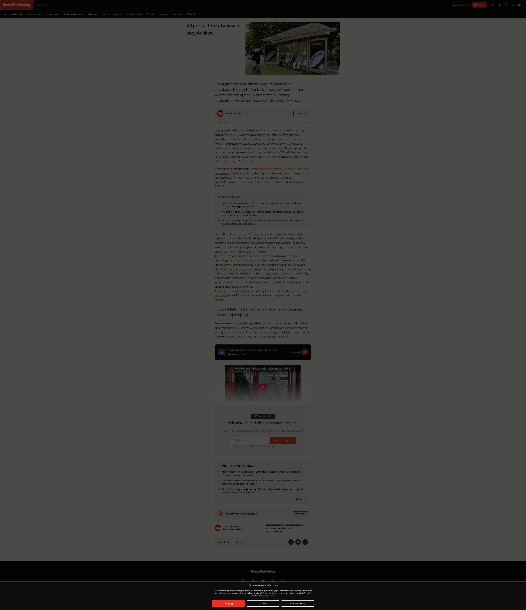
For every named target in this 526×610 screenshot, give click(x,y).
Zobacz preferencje (297, 603)
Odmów (263, 603)
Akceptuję (228, 603)
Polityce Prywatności (267, 595)
